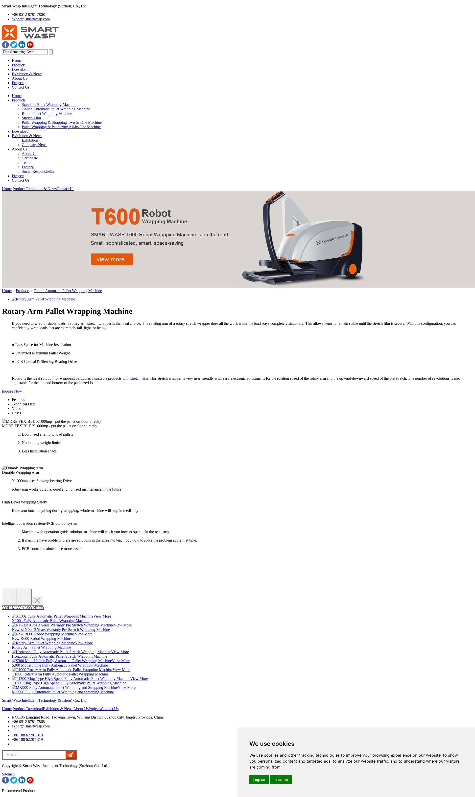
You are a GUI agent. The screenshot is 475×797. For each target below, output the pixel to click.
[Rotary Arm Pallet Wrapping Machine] (43, 299)
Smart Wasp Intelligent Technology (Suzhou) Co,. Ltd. (44, 700)
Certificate (30, 158)
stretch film (139, 378)
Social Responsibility (38, 171)
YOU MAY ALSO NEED (23, 608)
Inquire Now (12, 391)
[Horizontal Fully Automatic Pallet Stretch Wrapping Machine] (61, 652)
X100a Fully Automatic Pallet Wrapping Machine (50, 621)
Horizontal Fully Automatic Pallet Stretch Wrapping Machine (59, 656)
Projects (18, 83)
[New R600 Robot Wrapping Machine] (43, 634)
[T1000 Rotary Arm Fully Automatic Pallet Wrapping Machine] (62, 670)
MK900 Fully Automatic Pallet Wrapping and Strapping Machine (63, 692)
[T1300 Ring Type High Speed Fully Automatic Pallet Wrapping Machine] (71, 678)
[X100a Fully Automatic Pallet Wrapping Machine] (52, 616)
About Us (19, 78)
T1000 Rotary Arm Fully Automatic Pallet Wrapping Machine (60, 674)
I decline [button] (281, 779)
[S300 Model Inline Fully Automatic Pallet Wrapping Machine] (62, 661)
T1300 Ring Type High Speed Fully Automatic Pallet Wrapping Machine (69, 683)
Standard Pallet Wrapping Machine (49, 104)
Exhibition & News (27, 74)
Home (17, 60)
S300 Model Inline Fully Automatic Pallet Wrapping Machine (60, 665)
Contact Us (20, 87)
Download (20, 69)
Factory (28, 167)
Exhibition (30, 140)
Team (26, 162)
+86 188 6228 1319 (27, 735)
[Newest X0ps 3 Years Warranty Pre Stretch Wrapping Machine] (63, 625)
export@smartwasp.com (31, 19)
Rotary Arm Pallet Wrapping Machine (41, 647)
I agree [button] (259, 779)
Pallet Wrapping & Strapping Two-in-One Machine (62, 122)
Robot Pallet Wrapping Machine (47, 113)
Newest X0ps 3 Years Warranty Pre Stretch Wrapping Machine (61, 629)
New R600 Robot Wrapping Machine (41, 638)
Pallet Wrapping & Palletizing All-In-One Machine (61, 127)
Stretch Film (31, 118)
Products (18, 65)
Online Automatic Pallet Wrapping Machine (56, 109)
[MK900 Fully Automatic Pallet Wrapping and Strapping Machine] (65, 687)
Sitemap (8, 774)
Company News (34, 145)
